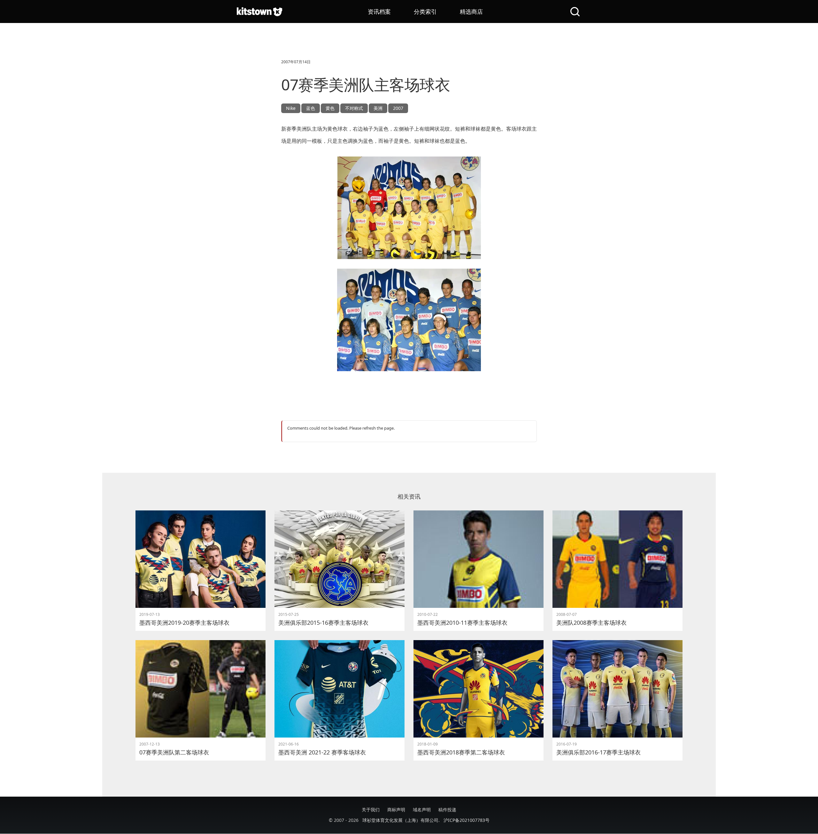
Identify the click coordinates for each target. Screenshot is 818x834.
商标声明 (396, 810)
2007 (398, 108)
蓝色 (310, 108)
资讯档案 (379, 11)
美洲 (378, 108)
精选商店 (471, 11)
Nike (291, 108)
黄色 (330, 108)
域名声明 (422, 810)
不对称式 (354, 108)
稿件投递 (447, 810)
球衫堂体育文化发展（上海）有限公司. (401, 820)
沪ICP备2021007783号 (467, 820)
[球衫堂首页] (259, 11)
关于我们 (371, 810)
